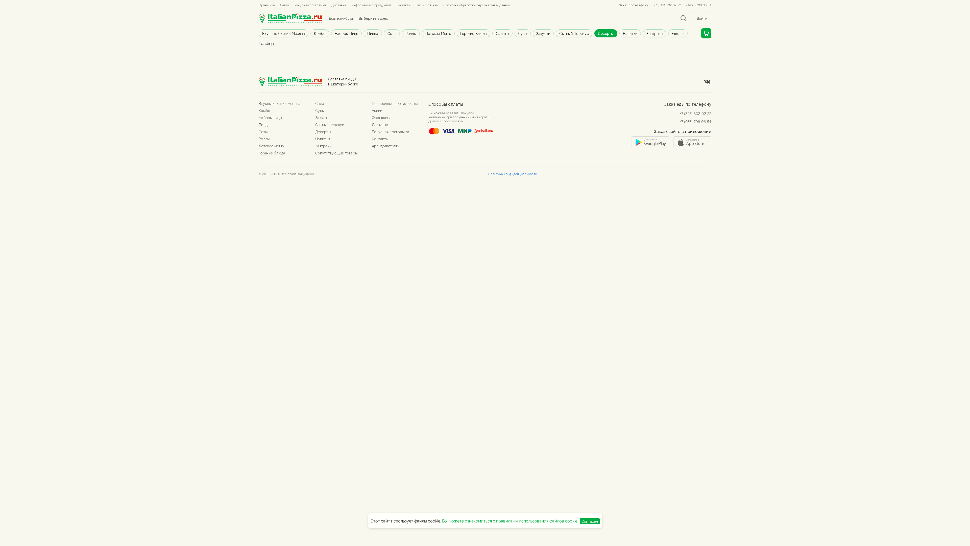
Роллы (410, 33)
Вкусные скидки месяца (283, 33)
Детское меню (438, 33)
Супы (522, 33)
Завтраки (654, 33)
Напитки (630, 33)
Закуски (543, 33)
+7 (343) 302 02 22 (667, 5)
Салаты (502, 33)
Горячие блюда (473, 33)
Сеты (391, 33)
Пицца (372, 33)
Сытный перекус (574, 33)
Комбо (319, 33)
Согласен (589, 521)
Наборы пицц (346, 33)
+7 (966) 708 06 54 (697, 5)
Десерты (606, 33)
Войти (702, 18)
